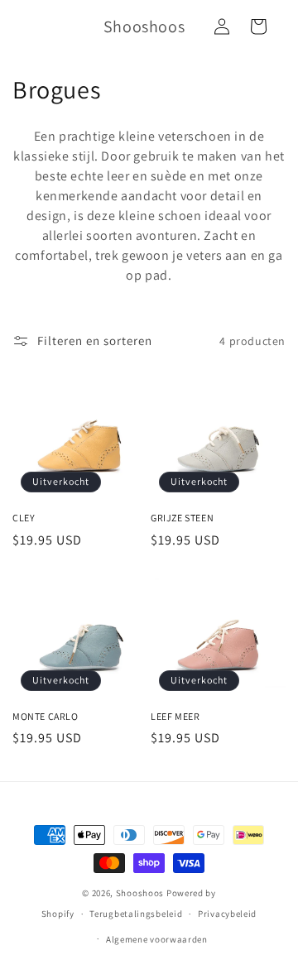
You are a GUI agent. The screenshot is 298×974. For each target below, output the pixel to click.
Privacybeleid (227, 913)
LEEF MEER (175, 716)
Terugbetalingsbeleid (135, 913)
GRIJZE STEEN (182, 517)
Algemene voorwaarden (157, 939)
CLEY (23, 517)
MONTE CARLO (45, 716)
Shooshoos (140, 893)
